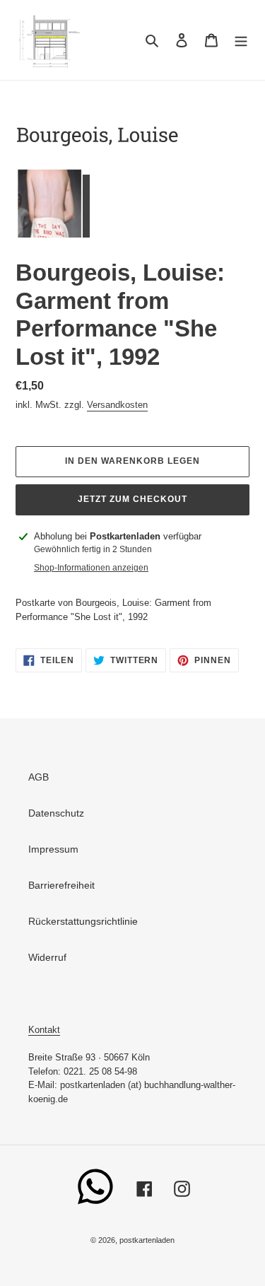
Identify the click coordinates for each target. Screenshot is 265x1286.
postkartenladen (147, 1240)
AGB (38, 777)
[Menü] (241, 39)
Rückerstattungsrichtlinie (83, 921)
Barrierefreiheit (61, 885)
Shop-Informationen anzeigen (91, 568)
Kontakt (44, 1029)
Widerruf (47, 957)
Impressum (53, 849)
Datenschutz (56, 813)
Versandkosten (117, 404)
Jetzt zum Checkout (132, 499)
